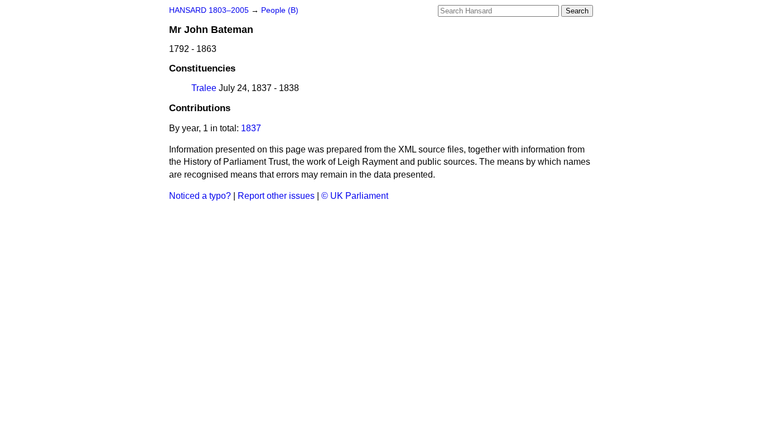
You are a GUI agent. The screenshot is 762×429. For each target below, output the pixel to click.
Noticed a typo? (200, 196)
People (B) (279, 10)
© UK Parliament (354, 196)
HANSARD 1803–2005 (209, 10)
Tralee (203, 88)
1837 (251, 128)
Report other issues (276, 196)
